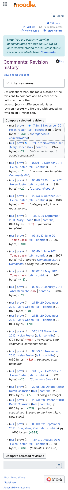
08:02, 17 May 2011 (44, 271)
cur (12, 143)
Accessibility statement (16, 487)
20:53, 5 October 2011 (47, 196)
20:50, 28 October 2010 (48, 400)
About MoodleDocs (14, 477)
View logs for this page (16, 74)
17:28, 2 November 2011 (48, 125)
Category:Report (42, 188)
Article (31, 26)
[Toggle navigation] (4, 4)
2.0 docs (54, 23)
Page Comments (53, 26)
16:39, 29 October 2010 (47, 371)
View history (54, 30)
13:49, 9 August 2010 (46, 439)
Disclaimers (9, 482)
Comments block (42, 379)
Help (62, 61)
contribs (40, 129)
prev (20, 125)
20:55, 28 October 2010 (48, 386)
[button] (34, 83)
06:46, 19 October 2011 (47, 180)
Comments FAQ (19, 175)
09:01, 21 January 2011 (47, 287)
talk (30, 129)
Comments (48, 52)
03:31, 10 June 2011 (45, 235)
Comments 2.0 (46, 259)
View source (32, 30)
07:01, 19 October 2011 (47, 162)
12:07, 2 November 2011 (47, 143)
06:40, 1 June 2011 (44, 251)
